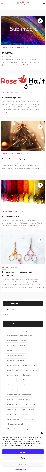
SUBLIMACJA (7, 53)
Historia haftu (11, 390)
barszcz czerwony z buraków (16, 341)
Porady (9, 315)
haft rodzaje (11, 380)
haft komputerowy (13, 375)
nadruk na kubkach (31, 404)
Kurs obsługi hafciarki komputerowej (19, 395)
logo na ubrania (23, 399)
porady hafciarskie (28, 409)
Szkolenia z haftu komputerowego (18, 429)
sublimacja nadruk (29, 419)
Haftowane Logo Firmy (11, 97)
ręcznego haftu (12, 414)
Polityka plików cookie (21, 469)
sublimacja (24, 414)
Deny (23, 458)
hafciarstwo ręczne (13, 365)
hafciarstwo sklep (29, 365)
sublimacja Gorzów (13, 419)
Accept (23, 452)
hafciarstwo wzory (31, 370)
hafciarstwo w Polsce (14, 370)
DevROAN (5, 267)
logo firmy (10, 399)
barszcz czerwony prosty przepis (17, 331)
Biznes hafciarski (12, 350)
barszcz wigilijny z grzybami (16, 345)
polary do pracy (12, 409)
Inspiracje (10, 309)
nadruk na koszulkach (14, 404)
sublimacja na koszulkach (15, 424)
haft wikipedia (23, 380)
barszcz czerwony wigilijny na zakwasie (19, 336)
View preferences (23, 464)
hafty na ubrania (23, 385)
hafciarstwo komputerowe (15, 360)
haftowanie (27, 375)
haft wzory (10, 385)
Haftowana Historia (10, 216)
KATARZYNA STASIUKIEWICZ (11, 48)
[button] (43, 433)
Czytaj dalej (22, 65)
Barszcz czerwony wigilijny (13, 159)
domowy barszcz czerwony (16, 355)
